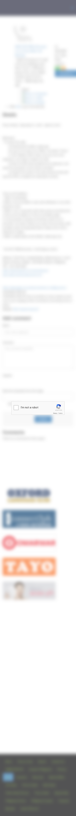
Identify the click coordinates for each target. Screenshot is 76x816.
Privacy (55, 413)
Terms (60, 413)
